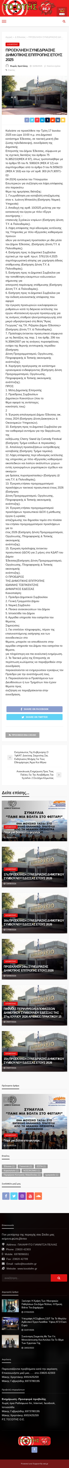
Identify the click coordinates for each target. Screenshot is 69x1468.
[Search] (64, 21)
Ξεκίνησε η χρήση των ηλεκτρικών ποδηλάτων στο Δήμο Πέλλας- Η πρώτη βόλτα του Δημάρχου (42, 1304)
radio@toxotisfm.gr (26, 1263)
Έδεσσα (9, 1166)
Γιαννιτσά (26, 1166)
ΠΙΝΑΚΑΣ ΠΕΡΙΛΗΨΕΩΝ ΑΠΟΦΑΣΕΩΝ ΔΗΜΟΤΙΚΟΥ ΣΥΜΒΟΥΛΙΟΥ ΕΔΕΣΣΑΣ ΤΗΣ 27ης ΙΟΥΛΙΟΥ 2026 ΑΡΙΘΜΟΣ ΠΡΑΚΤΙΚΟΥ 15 (32, 1012)
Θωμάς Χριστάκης (19, 66)
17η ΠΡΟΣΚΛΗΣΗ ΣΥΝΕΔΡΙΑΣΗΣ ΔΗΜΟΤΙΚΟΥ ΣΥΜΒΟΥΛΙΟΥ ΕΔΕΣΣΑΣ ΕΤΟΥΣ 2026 (34, 876)
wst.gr (45, 1464)
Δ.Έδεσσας (12, 44)
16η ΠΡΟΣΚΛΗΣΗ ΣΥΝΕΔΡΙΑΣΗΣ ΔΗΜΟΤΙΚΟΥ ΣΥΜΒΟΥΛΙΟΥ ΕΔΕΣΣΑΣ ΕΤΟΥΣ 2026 (34, 922)
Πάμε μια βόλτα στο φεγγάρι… (23, 832)
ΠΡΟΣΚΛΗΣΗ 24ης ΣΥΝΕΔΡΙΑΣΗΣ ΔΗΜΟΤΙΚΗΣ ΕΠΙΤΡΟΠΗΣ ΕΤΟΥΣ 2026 (29, 968)
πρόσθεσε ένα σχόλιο (24, 735)
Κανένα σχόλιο (53, 66)
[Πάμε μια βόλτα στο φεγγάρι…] (34, 821)
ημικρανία (51, 1175)
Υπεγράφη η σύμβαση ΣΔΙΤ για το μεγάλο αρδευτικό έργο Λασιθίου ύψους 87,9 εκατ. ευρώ (44, 1322)
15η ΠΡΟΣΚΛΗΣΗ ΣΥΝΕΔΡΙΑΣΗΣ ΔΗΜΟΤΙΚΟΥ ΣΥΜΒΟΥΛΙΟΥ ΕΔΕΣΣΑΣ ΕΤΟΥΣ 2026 (34, 1060)
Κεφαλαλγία (11, 1170)
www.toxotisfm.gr (27, 1268)
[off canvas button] (4, 21)
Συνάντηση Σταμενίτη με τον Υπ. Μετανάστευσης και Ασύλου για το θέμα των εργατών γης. (43, 1339)
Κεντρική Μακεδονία (16, 1128)
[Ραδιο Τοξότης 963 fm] (29, 7)
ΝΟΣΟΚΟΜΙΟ (31, 1170)
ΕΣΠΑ (41, 1166)
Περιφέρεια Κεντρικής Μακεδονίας (22, 1175)
